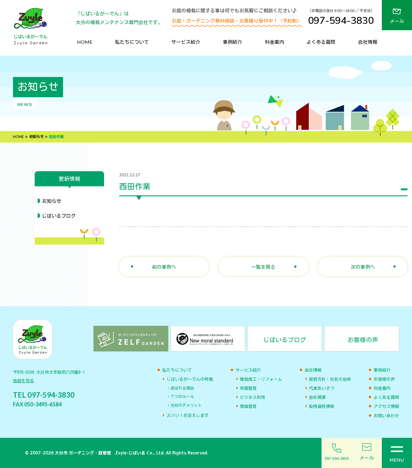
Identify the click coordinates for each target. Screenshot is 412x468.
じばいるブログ (59, 215)
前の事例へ (164, 267)
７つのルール (182, 397)
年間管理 (248, 388)
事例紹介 (232, 42)
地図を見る (23, 381)
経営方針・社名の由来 (330, 379)
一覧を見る (263, 267)
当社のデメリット (186, 405)
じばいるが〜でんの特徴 (189, 379)
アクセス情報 (386, 406)
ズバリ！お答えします (187, 415)
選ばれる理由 (182, 388)
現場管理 (248, 406)
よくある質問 (320, 42)
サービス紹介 (185, 42)
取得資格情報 (321, 406)
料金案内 (274, 42)
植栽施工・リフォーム (261, 379)
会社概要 (317, 397)
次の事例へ (363, 267)
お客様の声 (384, 379)
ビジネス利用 (252, 397)
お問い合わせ (386, 416)
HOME (84, 42)
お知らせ (36, 136)
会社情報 (367, 42)
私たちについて (132, 42)
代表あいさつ (321, 388)
